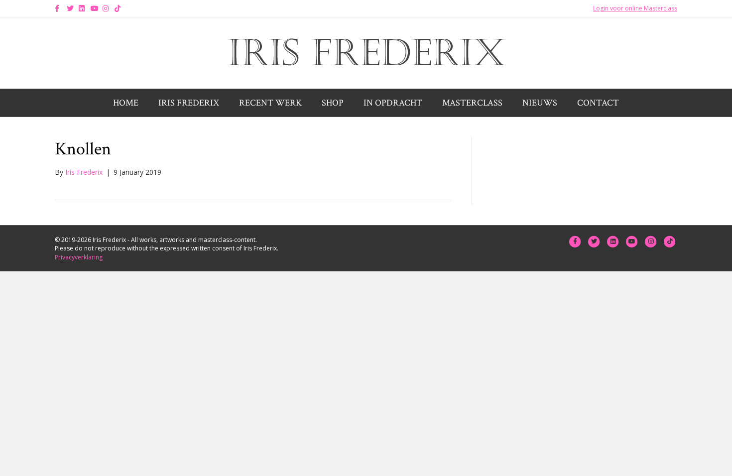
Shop (333, 103)
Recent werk (270, 103)
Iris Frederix (188, 103)
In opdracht (393, 103)
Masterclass (472, 103)
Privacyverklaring (79, 257)
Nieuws (539, 103)
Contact (598, 103)
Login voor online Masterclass (635, 8)
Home (125, 103)
